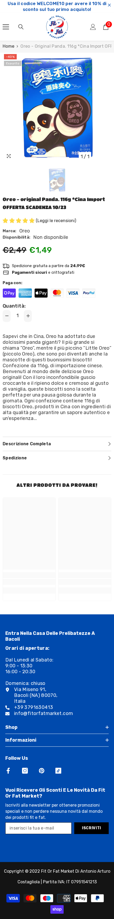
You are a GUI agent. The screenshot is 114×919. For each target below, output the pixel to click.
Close (109, 5)
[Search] (21, 27)
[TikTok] (58, 770)
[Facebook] (8, 770)
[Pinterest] (41, 770)
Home (8, 46)
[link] (29, 582)
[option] (57, 107)
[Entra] (93, 27)
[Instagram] (25, 770)
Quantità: (14, 306)
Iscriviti (91, 828)
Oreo (24, 231)
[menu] (6, 27)
